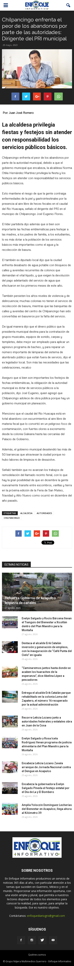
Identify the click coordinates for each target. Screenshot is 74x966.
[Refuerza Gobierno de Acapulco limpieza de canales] (37, 592)
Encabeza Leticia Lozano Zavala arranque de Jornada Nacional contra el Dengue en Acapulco (46, 767)
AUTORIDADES (44, 513)
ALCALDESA (26, 513)
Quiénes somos (37, 954)
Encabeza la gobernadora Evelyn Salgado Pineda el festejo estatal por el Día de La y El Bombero (45, 788)
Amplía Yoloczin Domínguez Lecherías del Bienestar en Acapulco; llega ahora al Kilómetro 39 (47, 808)
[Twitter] (42, 940)
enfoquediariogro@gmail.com (46, 916)
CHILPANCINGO (12, 517)
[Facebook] (21, 940)
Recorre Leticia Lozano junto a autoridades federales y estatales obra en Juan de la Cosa (47, 721)
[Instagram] (32, 940)
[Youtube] (53, 940)
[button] (68, 5)
